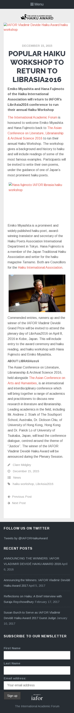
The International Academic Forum (32, 117)
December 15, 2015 (37, 45)
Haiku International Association (40, 267)
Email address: (15, 678)
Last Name (12, 663)
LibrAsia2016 (44, 484)
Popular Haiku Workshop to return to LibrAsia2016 (37, 66)
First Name (12, 648)
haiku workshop (23, 484)
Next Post (19, 503)
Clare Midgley (22, 465)
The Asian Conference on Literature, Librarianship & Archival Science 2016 (36, 133)
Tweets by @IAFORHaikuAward (26, 538)
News (17, 477)
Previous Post (22, 496)
